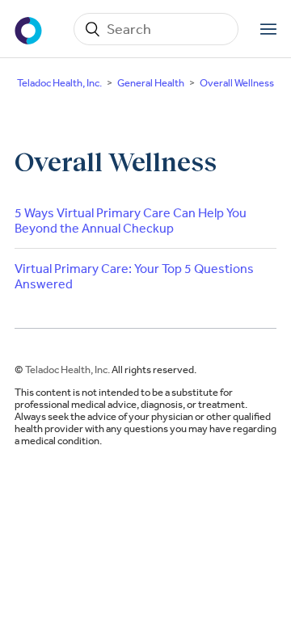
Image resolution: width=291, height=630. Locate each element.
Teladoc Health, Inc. (59, 83)
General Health (150, 83)
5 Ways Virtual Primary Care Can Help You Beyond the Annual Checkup (131, 220)
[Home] (30, 29)
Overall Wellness (237, 83)
